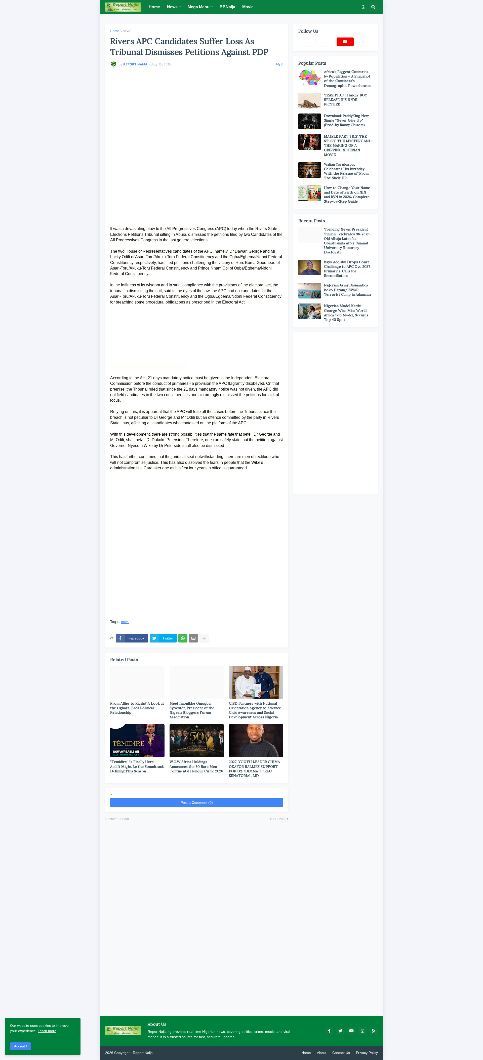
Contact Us (341, 1053)
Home (115, 30)
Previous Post (118, 818)
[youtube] (345, 41)
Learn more (47, 1031)
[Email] (193, 638)
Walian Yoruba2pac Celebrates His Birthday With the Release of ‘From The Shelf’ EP (346, 171)
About (321, 1053)
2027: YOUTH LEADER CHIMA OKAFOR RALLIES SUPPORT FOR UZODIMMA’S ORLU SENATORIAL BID (254, 769)
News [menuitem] (172, 7)
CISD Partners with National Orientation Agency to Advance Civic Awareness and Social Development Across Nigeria (255, 710)
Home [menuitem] (154, 7)
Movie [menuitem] (248, 7)
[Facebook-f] (306, 41)
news (127, 30)
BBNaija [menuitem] (227, 7)
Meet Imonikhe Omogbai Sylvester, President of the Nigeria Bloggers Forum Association (192, 710)
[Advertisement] (196, 146)
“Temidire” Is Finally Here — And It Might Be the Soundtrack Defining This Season (137, 766)
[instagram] (362, 1031)
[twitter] (340, 1031)
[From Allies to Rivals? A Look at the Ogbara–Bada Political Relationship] (137, 682)
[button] (363, 7)
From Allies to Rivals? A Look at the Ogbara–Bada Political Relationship (137, 708)
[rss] (373, 1031)
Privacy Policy (367, 1053)
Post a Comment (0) (197, 803)
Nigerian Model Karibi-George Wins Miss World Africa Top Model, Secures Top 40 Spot (346, 313)
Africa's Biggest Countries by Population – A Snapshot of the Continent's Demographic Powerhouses (347, 78)
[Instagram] (364, 41)
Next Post (278, 818)
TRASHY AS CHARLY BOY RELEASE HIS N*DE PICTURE (345, 99)
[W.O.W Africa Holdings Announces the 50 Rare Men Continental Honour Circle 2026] (197, 740)
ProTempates (164, 1053)
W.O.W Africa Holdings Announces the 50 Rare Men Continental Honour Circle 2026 (196, 766)
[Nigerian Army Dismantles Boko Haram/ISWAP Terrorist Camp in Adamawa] (309, 290)
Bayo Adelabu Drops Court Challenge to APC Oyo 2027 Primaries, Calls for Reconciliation (347, 269)
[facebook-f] (329, 1031)
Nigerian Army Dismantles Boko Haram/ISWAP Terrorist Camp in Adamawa (347, 289)
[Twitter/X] (326, 41)
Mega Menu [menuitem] (199, 7)
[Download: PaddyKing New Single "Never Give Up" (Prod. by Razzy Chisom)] (309, 121)
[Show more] (204, 638)
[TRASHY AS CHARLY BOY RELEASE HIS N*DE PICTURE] (309, 100)
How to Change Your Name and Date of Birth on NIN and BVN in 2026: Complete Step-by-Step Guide (347, 194)
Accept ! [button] (20, 1046)
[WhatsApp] (182, 638)
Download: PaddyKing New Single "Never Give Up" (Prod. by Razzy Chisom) (346, 120)
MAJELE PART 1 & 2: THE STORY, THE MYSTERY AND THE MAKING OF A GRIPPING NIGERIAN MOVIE (348, 145)
